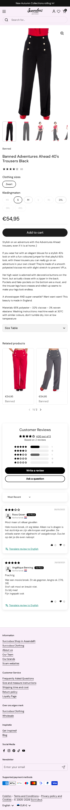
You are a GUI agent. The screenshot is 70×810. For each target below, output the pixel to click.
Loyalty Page (9, 696)
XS (7, 200)
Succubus (36, 799)
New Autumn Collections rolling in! (35, 3)
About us (7, 650)
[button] (64, 11)
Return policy (9, 692)
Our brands (8, 659)
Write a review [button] (35, 470)
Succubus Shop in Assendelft (18, 641)
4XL (20, 208)
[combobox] (35, 20)
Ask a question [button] (35, 478)
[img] (12, 509)
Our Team (7, 654)
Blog (4, 735)
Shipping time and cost (15, 687)
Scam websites (10, 663)
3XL (8, 208)
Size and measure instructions (19, 683)
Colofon (6, 796)
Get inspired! (9, 730)
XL (49, 200)
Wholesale (8, 715)
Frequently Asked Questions (18, 678)
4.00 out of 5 (43, 436)
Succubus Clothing (13, 645)
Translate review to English (23, 549)
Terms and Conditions (26, 796)
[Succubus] (35, 11)
